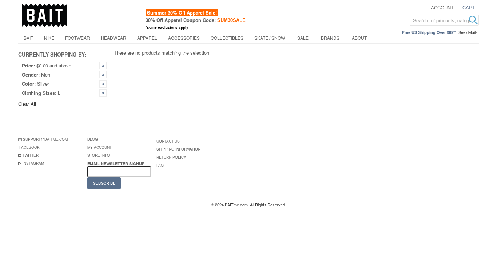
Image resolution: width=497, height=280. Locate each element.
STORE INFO (98, 155)
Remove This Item (103, 65)
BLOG (92, 139)
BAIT (28, 38)
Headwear (113, 38)
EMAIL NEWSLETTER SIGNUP (116, 163)
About (359, 38)
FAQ (160, 165)
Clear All (27, 103)
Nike (49, 38)
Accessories (184, 38)
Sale (303, 38)
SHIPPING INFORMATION (178, 149)
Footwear (77, 38)
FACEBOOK (29, 147)
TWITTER (31, 155)
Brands (330, 38)
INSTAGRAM (33, 163)
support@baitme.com (45, 139)
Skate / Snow (269, 38)
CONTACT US (168, 141)
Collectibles (227, 38)
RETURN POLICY (171, 157)
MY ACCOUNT (99, 147)
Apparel (147, 38)
